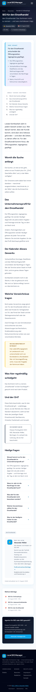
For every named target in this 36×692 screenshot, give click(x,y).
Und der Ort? (13, 115)
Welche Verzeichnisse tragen (18, 107)
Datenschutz (27, 675)
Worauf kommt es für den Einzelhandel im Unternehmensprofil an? (16, 459)
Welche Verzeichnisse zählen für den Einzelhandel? (14, 508)
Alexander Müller (10, 26)
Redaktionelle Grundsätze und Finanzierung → (21, 573)
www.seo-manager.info (18, 636)
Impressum (27, 672)
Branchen (11, 11)
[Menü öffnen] (32, 3)
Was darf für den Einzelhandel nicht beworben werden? (14, 497)
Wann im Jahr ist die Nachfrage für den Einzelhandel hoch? (14, 485)
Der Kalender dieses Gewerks (18, 104)
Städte (4, 672)
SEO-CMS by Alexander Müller (20, 685)
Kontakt (26, 678)
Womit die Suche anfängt (17, 96)
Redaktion (17, 675)
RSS (26, 688)
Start (3, 11)
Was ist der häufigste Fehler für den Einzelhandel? (14, 519)
